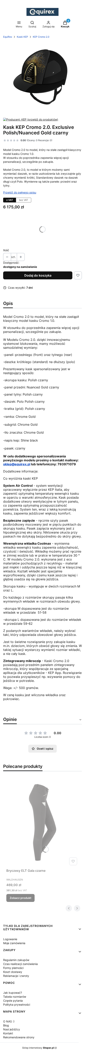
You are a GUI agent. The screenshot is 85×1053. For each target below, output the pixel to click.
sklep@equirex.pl (16, 464)
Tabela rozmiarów (14, 996)
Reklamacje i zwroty (16, 975)
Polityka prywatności (16, 1004)
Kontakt (8, 1033)
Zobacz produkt (20, 898)
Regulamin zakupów (16, 960)
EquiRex (7, 36)
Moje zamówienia (14, 943)
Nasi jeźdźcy (11, 1029)
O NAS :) (8, 1021)
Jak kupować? (12, 992)
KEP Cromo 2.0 (41, 36)
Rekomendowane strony (18, 1037)
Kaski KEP (22, 36)
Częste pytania (13, 1000)
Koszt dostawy (12, 971)
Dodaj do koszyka (37, 275)
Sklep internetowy (38, 1047)
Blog (6, 1025)
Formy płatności (13, 968)
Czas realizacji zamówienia (20, 964)
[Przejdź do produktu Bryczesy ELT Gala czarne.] (42, 822)
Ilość (6, 250)
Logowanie (10, 939)
